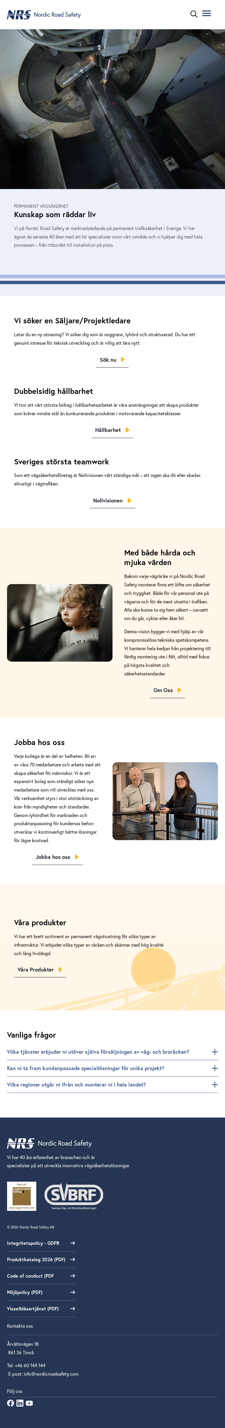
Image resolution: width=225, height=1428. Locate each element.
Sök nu (108, 359)
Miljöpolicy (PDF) (24, 1292)
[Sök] (193, 14)
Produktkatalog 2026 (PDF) (36, 1259)
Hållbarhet (108, 429)
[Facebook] (10, 1405)
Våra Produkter (36, 969)
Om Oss (163, 690)
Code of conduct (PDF (30, 1276)
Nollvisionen (108, 500)
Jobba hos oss (53, 856)
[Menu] (206, 14)
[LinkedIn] (19, 1405)
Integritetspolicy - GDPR (33, 1243)
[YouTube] (29, 1405)
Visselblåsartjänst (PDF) (33, 1308)
